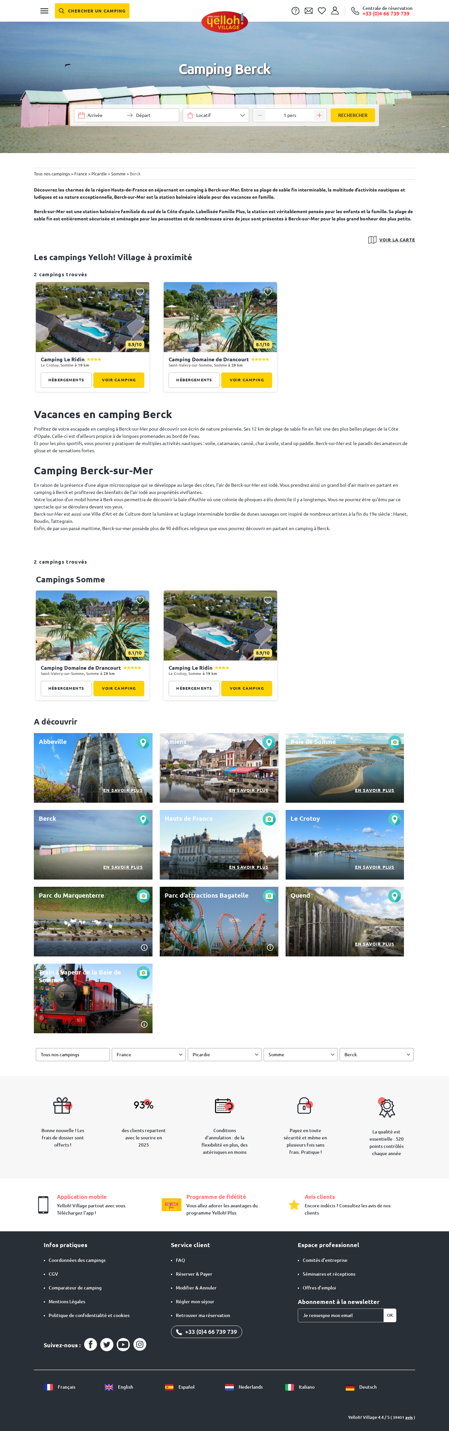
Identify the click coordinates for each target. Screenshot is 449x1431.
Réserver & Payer (194, 1274)
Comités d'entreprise (325, 1260)
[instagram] (139, 1344)
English (125, 1387)
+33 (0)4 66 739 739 (210, 1331)
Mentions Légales (67, 1301)
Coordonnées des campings (77, 1260)
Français (66, 1387)
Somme (276, 1054)
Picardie (201, 1054)
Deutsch (367, 1387)
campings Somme (70, 579)
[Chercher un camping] (92, 10)
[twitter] (106, 1344)
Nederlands (250, 1387)
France (124, 1054)
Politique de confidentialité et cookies (89, 1315)
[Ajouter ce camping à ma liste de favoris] (139, 291)
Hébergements (66, 380)
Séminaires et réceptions (329, 1274)
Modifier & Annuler (196, 1287)
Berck (350, 1054)
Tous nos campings (60, 1054)
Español (186, 1387)
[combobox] (216, 115)
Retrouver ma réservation (203, 1315)
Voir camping (119, 380)
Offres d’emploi (319, 1287)
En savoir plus (123, 790)
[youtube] (123, 1344)
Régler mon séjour (195, 1301)
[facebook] (90, 1344)
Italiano (306, 1387)
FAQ (180, 1260)
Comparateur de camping (75, 1287)
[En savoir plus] (93, 768)
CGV (53, 1274)
